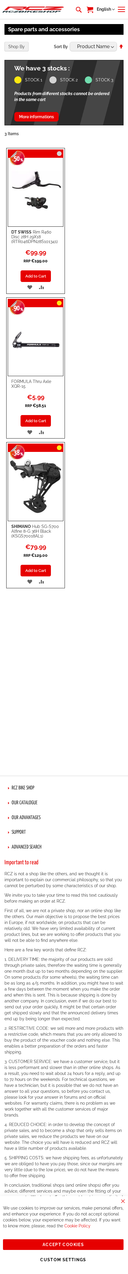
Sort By (61, 46)
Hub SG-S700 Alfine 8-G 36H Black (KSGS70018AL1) (35, 531)
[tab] (64, 788)
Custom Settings (63, 1259)
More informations (36, 116)
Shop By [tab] (16, 46)
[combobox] (78, 9)
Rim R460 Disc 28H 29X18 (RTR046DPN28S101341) (34, 237)
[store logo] (33, 10)
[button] (106, 9)
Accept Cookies (63, 1244)
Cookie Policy (77, 1225)
